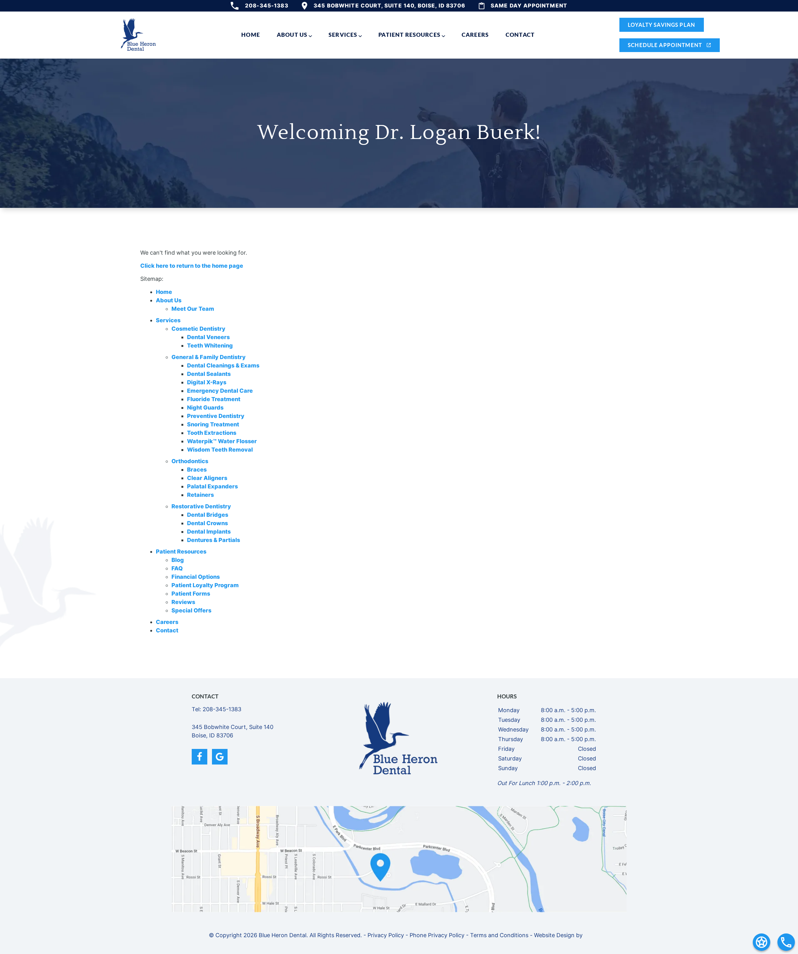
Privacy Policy (386, 935)
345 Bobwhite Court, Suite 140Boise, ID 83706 (232, 731)
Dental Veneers (208, 337)
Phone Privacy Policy (437, 935)
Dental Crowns (207, 523)
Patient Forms (190, 593)
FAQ (177, 568)
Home (250, 34)
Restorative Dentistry (201, 506)
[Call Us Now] (786, 942)
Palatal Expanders (212, 486)
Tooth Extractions (211, 432)
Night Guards (205, 407)
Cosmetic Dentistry (198, 328)
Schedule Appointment (665, 45)
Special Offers (191, 610)
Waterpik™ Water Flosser (222, 441)
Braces (197, 469)
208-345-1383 (266, 5)
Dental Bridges (207, 514)
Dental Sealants (209, 374)
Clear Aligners (207, 478)
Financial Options (195, 576)
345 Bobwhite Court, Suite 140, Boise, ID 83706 (389, 5)
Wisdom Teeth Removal (220, 449)
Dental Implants (209, 531)
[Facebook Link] (199, 757)
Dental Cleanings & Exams (223, 365)
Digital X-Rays (206, 382)
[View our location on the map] (399, 859)
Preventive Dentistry (215, 416)
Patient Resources (409, 34)
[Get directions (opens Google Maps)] (761, 942)
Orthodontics (189, 461)
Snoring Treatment (213, 424)
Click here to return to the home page (191, 265)
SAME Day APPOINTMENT (529, 5)
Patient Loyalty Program (205, 585)
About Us (292, 34)
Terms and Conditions (499, 935)
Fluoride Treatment (213, 399)
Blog (177, 560)
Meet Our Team (192, 308)
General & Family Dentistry (208, 357)
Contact (520, 34)
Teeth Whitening (210, 345)
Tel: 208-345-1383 (216, 709)
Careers (475, 34)
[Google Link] (220, 757)
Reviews (183, 602)
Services (343, 34)
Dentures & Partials (213, 540)
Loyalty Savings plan (661, 25)
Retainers (200, 494)
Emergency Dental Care (220, 390)
